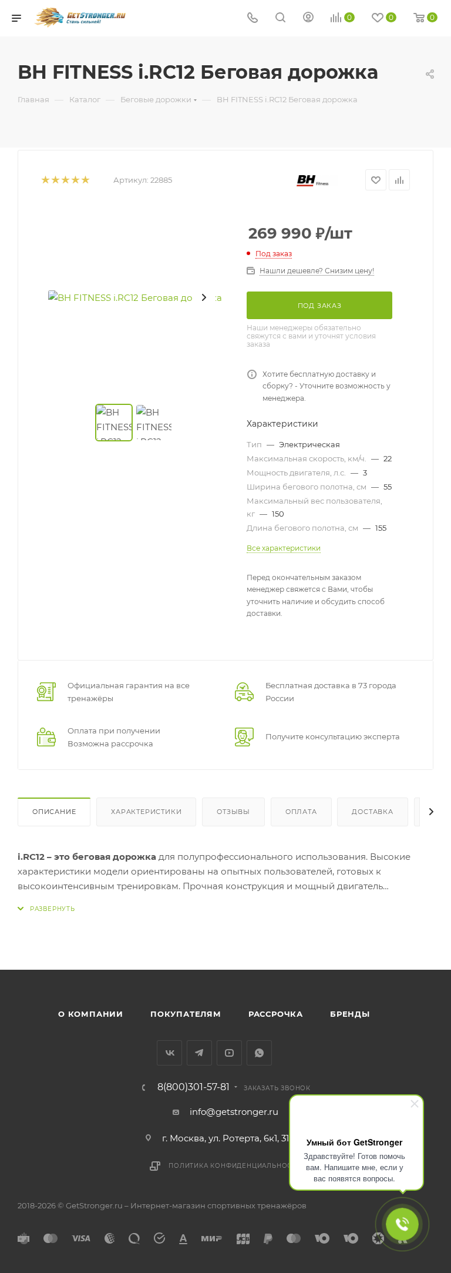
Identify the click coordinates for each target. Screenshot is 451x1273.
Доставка (372, 812)
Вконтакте (169, 1053)
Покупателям (185, 1014)
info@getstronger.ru (234, 1111)
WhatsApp (259, 1053)
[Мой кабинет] (308, 18)
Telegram (199, 1053)
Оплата (301, 812)
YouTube (229, 1053)
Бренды (350, 1014)
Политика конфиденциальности (235, 1166)
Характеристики (146, 812)
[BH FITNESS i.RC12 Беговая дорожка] (135, 297)
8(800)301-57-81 (193, 1087)
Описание (54, 812)
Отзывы (233, 812)
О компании (90, 1014)
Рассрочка (275, 1014)
